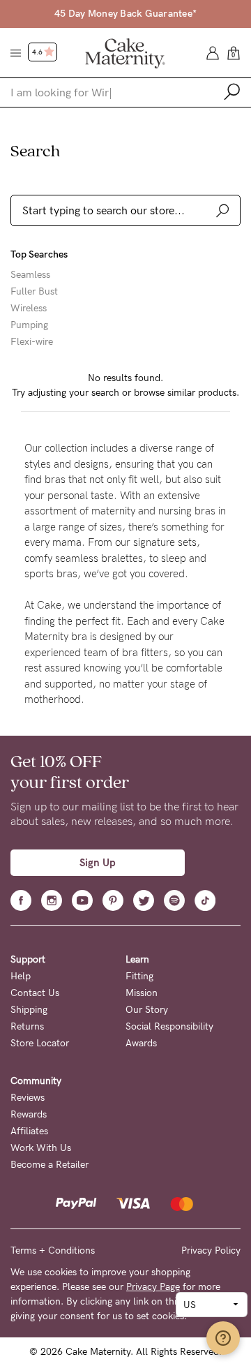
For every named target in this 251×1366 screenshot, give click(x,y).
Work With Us (40, 1148)
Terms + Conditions (52, 1250)
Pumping (29, 325)
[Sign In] (213, 52)
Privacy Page (153, 1287)
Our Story (147, 1010)
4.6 (38, 52)
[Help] (223, 1338)
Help (20, 976)
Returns (27, 1026)
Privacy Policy (211, 1250)
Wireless (28, 308)
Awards (141, 1043)
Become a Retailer (49, 1165)
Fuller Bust (34, 291)
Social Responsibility (169, 1026)
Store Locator (39, 1043)
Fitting (139, 976)
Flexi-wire (31, 342)
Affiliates (29, 1131)
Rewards (28, 1114)
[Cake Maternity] (125, 52)
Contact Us (34, 993)
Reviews (27, 1098)
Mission (142, 993)
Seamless (30, 275)
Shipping (28, 1010)
